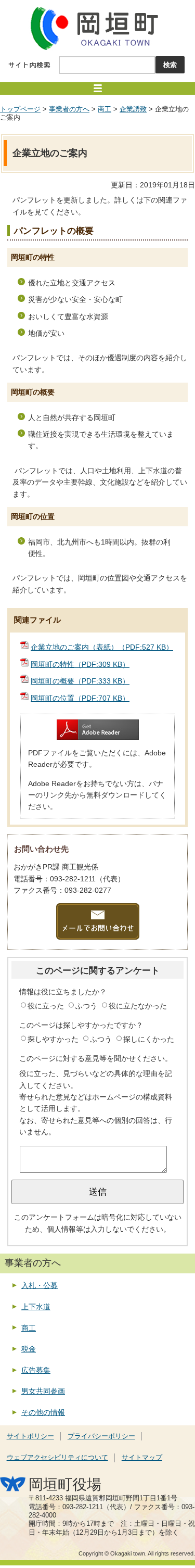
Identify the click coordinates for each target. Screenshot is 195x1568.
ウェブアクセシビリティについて (57, 1457)
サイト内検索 (29, 65)
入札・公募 (39, 1285)
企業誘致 (133, 109)
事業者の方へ (69, 109)
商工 (104, 109)
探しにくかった (148, 1039)
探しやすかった (54, 1039)
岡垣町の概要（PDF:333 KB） (80, 681)
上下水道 (35, 1307)
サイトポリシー (30, 1436)
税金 (28, 1349)
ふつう (87, 1006)
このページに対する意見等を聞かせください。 (95, 1058)
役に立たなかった (138, 1006)
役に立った (47, 1006)
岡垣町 (98, 28)
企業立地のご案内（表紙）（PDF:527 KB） (102, 647)
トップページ (20, 109)
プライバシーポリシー (101, 1436)
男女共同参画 (43, 1391)
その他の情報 (43, 1412)
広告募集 (35, 1370)
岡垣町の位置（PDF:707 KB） (80, 698)
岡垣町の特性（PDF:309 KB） (80, 664)
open (97, 88)
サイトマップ (142, 1457)
